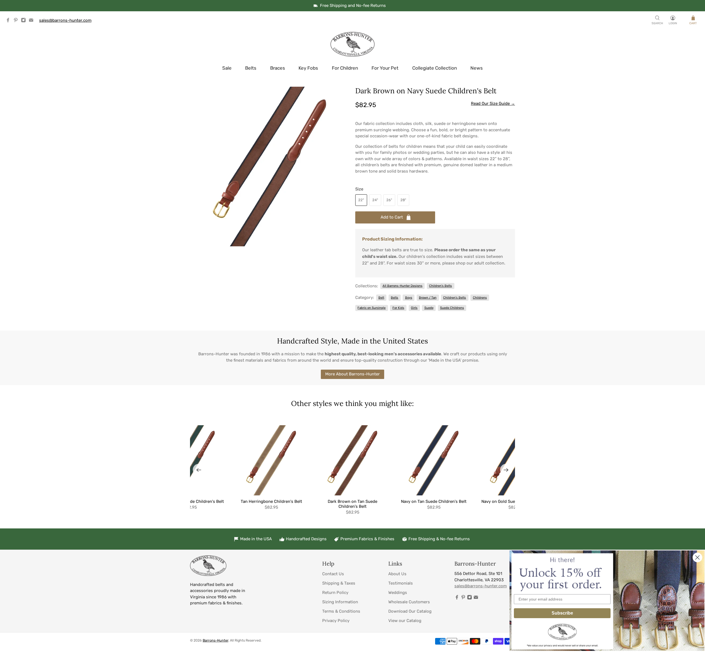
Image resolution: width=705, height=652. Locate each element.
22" (361, 200)
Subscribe (562, 613)
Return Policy (335, 592)
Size (359, 189)
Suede (428, 308)
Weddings (397, 592)
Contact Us (333, 573)
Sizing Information (340, 601)
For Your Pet (385, 68)
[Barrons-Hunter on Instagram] (25, 21)
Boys (408, 297)
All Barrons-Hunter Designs (402, 286)
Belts (250, 68)
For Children (345, 68)
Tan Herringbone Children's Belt (271, 501)
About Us (397, 573)
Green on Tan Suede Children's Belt (190, 501)
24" (375, 200)
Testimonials (400, 583)
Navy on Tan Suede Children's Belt (434, 501)
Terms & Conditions (341, 611)
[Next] (506, 470)
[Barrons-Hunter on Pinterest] (17, 21)
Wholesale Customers (409, 601)
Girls (414, 308)
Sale (227, 68)
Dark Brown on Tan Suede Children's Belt (352, 504)
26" (389, 200)
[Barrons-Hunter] (352, 44)
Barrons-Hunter (215, 640)
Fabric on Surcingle (371, 308)
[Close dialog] (697, 557)
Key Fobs (308, 68)
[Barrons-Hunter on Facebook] (9, 21)
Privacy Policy (335, 620)
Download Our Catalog (410, 611)
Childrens (480, 297)
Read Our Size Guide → (493, 103)
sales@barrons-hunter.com (65, 20)
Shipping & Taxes (338, 583)
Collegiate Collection (434, 68)
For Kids (398, 308)
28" (403, 200)
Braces (277, 68)
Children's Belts (440, 286)
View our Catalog (404, 620)
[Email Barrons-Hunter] (32, 21)
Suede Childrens (452, 308)
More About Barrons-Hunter (352, 374)
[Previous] (199, 470)
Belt (381, 297)
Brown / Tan (427, 297)
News (476, 68)
